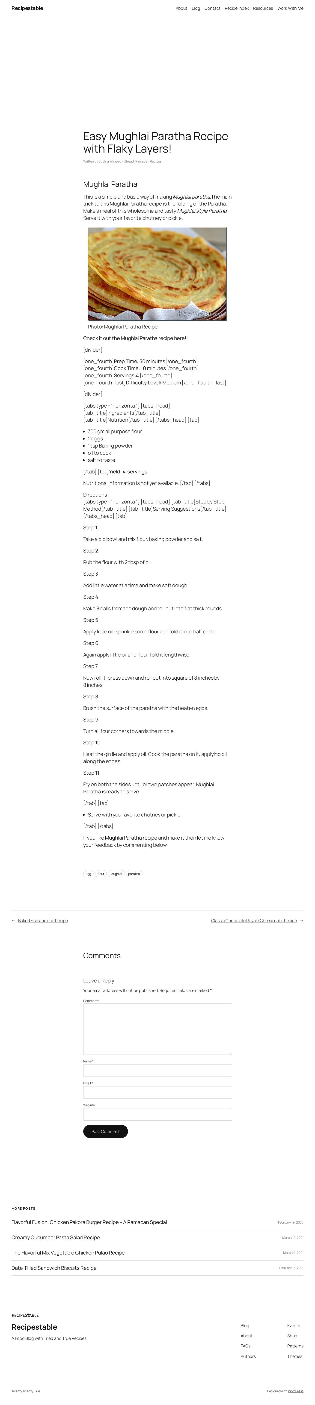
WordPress (295, 1391)
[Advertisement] (157, 65)
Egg (88, 873)
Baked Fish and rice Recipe (43, 920)
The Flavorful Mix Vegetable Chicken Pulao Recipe (68, 1253)
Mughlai (116, 873)
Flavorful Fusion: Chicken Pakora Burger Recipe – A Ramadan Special (89, 1222)
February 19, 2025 (290, 1222)
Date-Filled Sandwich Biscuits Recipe (54, 1268)
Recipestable (27, 8)
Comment (91, 1001)
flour (101, 873)
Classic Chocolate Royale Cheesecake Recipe (254, 920)
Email (88, 1083)
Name (88, 1061)
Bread (129, 161)
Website (89, 1105)
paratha (134, 873)
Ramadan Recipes (148, 161)
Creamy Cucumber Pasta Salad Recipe (56, 1237)
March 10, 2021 (292, 1237)
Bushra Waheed (109, 161)
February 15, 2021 (291, 1268)
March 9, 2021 (293, 1252)
